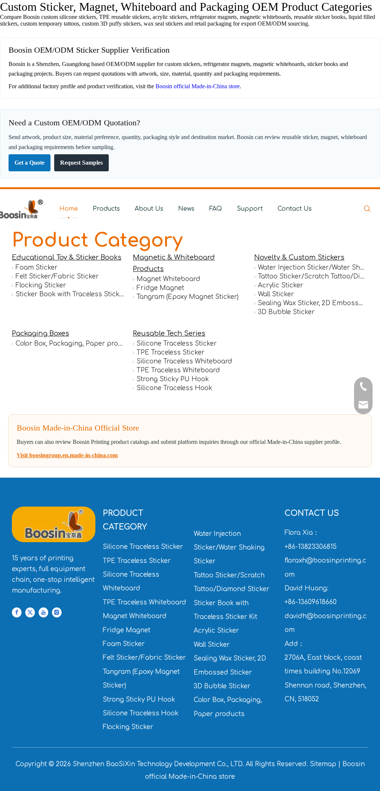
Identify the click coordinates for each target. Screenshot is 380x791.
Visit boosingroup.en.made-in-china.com (67, 455)
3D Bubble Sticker (286, 312)
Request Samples (81, 162)
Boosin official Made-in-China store (197, 86)
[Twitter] (30, 612)
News (186, 208)
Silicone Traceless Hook (174, 388)
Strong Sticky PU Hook (173, 379)
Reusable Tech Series (169, 333)
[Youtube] (43, 612)
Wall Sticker (276, 294)
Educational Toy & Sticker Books (66, 257)
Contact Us (295, 208)
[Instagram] (57, 612)
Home (68, 208)
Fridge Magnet (160, 287)
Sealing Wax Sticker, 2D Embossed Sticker (312, 303)
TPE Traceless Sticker (170, 352)
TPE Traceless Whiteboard (178, 370)
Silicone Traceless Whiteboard (184, 361)
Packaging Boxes (40, 333)
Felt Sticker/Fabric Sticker (57, 276)
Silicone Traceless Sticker (177, 343)
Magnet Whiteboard (168, 279)
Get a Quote (29, 162)
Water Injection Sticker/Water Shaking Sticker (312, 267)
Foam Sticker (37, 267)
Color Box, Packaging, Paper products (70, 343)
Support (250, 208)
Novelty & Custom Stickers (299, 257)
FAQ (215, 208)
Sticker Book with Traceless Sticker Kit (70, 294)
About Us (149, 208)
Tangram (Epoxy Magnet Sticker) (188, 296)
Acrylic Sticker (280, 285)
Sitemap (323, 764)
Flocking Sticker (41, 285)
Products (106, 208)
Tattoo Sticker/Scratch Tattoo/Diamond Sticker (312, 276)
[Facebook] (17, 612)
